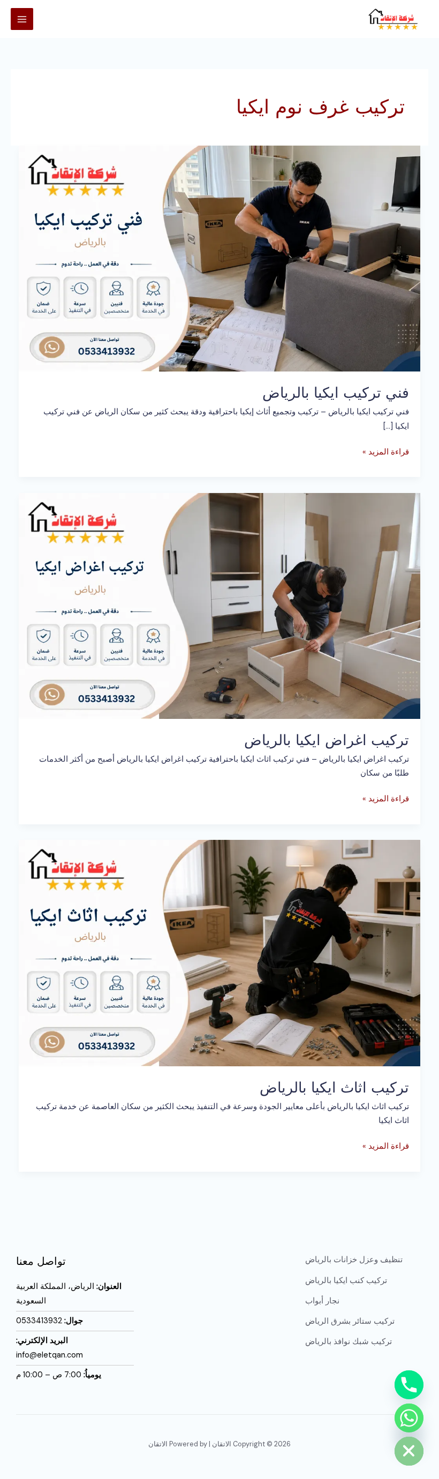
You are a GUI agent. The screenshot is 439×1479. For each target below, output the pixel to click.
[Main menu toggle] (22, 19)
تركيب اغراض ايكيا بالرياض (326, 740)
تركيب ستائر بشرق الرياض (350, 1321)
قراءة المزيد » (385, 451)
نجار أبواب (322, 1301)
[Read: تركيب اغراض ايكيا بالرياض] (220, 605)
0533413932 (39, 1321)
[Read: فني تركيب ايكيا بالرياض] (220, 258)
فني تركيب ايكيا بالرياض (335, 392)
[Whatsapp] (409, 1418)
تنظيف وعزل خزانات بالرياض (354, 1260)
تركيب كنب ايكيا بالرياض (346, 1281)
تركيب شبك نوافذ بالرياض (348, 1342)
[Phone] (409, 1384)
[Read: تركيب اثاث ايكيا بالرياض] (220, 952)
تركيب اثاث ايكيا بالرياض (334, 1087)
